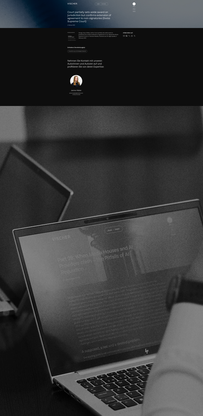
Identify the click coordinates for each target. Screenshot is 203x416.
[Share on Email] (124, 36)
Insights (98, 3)
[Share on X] (135, 36)
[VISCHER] (72, 3)
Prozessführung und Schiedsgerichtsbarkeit (77, 51)
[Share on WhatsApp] (132, 36)
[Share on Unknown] (129, 36)
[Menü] (134, 3)
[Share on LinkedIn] (127, 36)
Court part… (104, 3)
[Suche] (134, 9)
